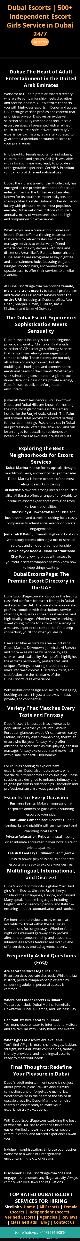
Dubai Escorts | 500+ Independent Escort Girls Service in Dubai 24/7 (40, 20)
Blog (45, 1222)
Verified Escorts (20, 1217)
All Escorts (49, 1206)
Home (29, 1206)
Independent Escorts (48, 1211)
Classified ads (24, 1222)
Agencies (48, 1217)
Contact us (64, 1222)
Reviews (69, 1217)
